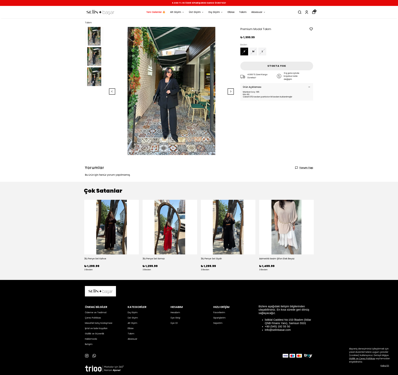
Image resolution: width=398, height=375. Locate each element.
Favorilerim (219, 312)
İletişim (89, 344)
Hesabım (175, 312)
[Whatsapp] (94, 356)
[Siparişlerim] (307, 12)
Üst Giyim (195, 12)
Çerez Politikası (93, 317)
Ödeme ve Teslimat (96, 312)
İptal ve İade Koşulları (96, 328)
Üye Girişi (175, 317)
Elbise (231, 12)
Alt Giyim (175, 12)
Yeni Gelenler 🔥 (155, 12)
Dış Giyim (214, 12)
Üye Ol (174, 323)
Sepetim (217, 323)
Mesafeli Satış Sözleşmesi (98, 323)
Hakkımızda (91, 338)
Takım (243, 12)
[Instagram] (87, 356)
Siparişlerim (219, 317)
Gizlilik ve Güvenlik (94, 333)
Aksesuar (256, 12)
